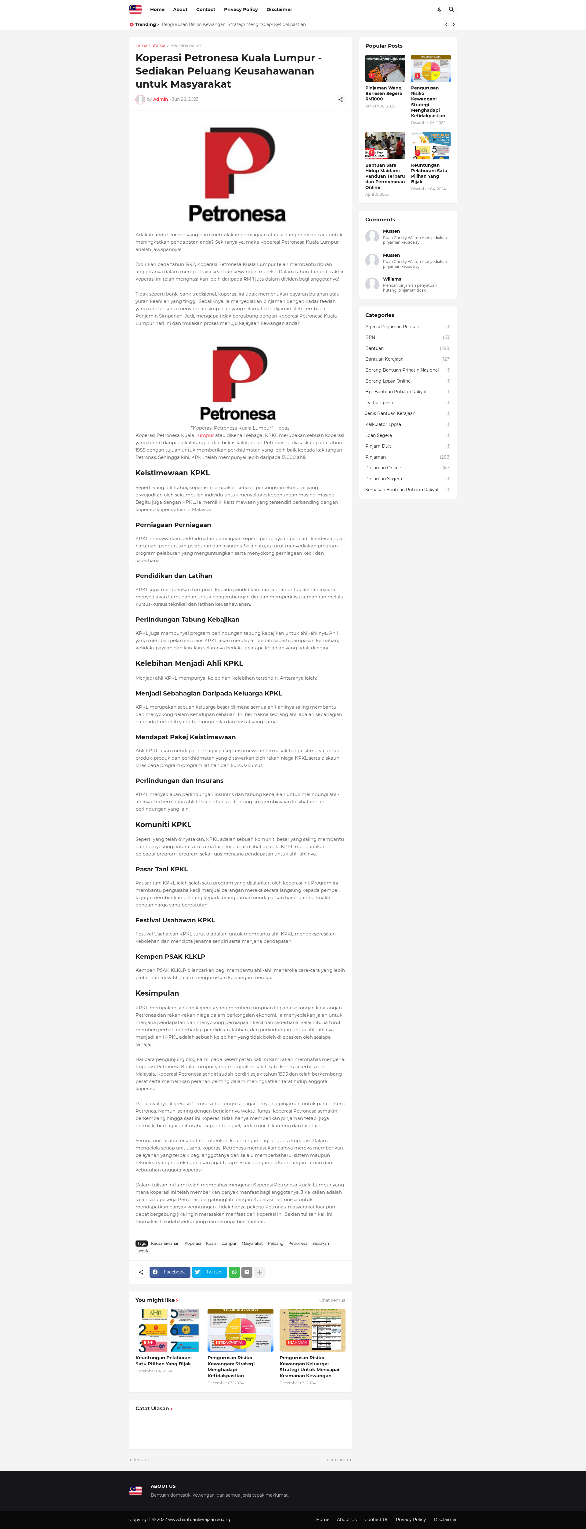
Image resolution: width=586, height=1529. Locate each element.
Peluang (275, 1243)
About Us (347, 1519)
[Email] (246, 1272)
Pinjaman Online (408, 467)
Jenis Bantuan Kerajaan (408, 413)
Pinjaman (408, 457)
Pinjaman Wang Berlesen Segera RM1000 (383, 93)
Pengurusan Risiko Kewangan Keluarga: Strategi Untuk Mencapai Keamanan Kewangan (309, 1366)
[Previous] (446, 24)
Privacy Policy (241, 9)
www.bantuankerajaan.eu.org (199, 1519)
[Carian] (452, 9)
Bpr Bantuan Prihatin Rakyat (408, 391)
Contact (205, 9)
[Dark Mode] (440, 9)
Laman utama (150, 45)
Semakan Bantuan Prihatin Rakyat (408, 489)
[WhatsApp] (234, 1272)
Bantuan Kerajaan (408, 359)
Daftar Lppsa (408, 402)
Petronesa (297, 1243)
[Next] (454, 24)
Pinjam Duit (408, 446)
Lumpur (204, 435)
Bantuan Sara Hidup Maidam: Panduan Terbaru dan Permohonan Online (385, 176)
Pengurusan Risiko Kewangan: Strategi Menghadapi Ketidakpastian (234, 24)
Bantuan (408, 348)
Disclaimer (279, 9)
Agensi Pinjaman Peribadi (408, 326)
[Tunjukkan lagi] (259, 1272)
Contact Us (376, 1519)
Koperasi (193, 1243)
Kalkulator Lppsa (408, 424)
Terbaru (141, 1459)
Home (157, 9)
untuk (142, 1251)
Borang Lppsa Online (408, 381)
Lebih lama (336, 1459)
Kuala (211, 1243)
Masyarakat (252, 1243)
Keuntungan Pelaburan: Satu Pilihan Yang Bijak (164, 1361)
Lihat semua (332, 1300)
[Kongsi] (340, 99)
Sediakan (321, 1243)
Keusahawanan (186, 45)
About (180, 9)
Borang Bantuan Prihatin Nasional (408, 370)
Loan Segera (408, 435)
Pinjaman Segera (408, 478)
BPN (408, 337)
